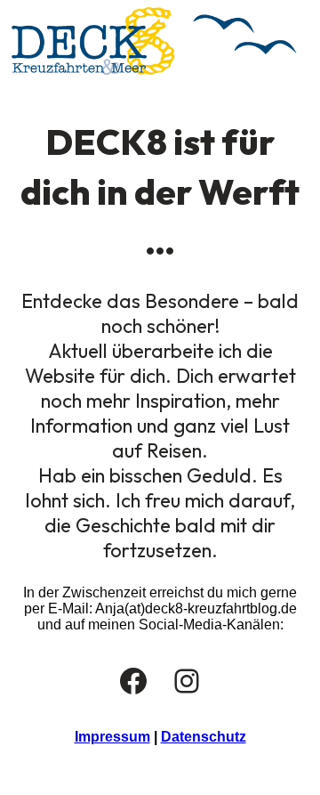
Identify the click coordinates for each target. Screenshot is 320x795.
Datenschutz (203, 736)
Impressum (112, 736)
